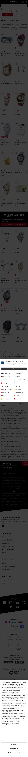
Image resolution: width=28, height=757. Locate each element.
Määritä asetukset (14, 753)
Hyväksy (14, 744)
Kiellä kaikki (14, 748)
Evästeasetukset (11, 721)
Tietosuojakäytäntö (6, 724)
